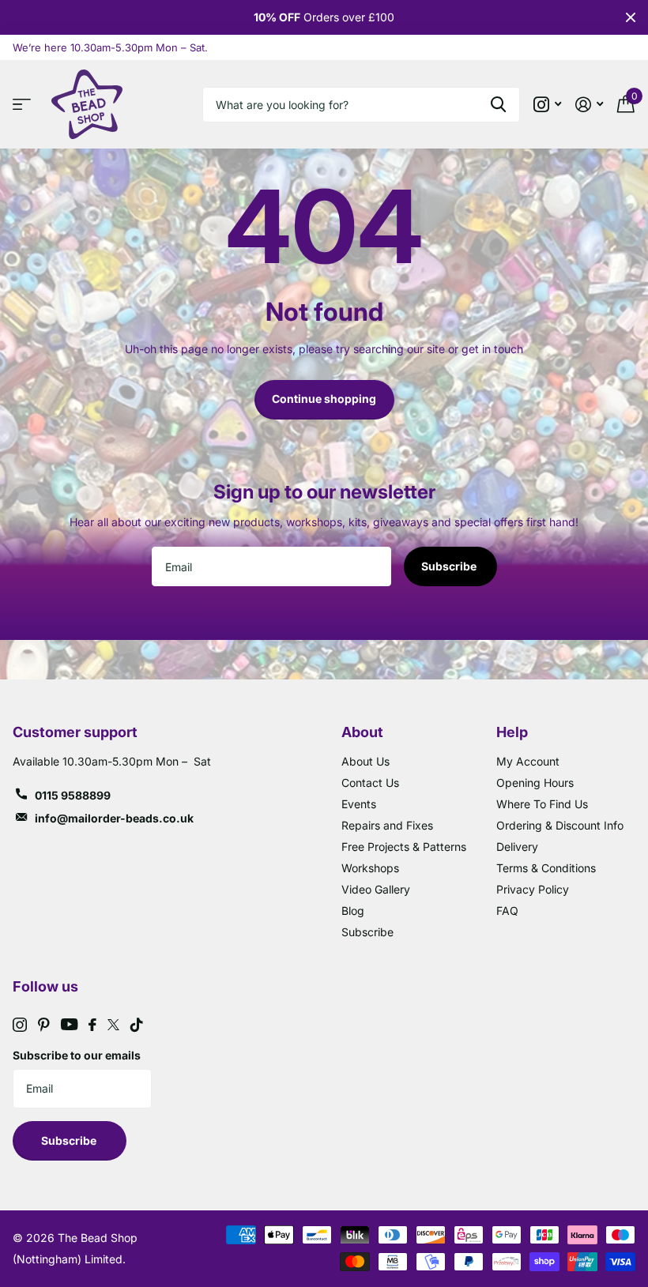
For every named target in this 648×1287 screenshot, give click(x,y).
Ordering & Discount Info (560, 825)
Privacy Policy (532, 889)
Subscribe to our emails (77, 1055)
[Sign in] (589, 104)
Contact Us (370, 782)
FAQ (507, 910)
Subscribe (450, 566)
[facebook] (92, 1024)
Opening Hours (535, 782)
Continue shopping (324, 398)
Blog (352, 910)
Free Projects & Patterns (403, 846)
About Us (365, 761)
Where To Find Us (542, 804)
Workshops (370, 868)
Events (358, 804)
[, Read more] (547, 104)
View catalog (26, 104)
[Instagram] (20, 1025)
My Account (527, 761)
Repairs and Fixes (387, 825)
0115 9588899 (73, 795)
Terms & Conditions (546, 868)
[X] (113, 1024)
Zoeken (498, 104)
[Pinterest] (44, 1025)
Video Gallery (375, 889)
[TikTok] (136, 1025)
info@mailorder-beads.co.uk (114, 818)
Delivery (517, 846)
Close (630, 17)
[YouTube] (69, 1024)
